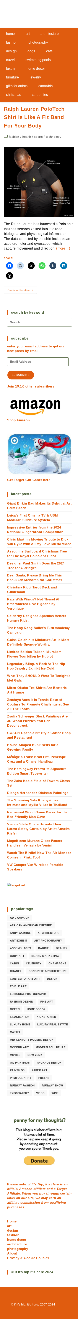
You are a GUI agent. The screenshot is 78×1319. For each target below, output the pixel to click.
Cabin (14, 963)
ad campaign (19, 917)
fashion (14, 136)
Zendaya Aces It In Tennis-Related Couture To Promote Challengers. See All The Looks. (38, 704)
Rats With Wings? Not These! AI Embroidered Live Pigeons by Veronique (33, 603)
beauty (61, 948)
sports (38, 136)
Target (62, 1189)
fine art (46, 1001)
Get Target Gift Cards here (28, 480)
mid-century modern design (32, 1039)
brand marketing (45, 955)
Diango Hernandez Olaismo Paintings (37, 793)
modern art (19, 1047)
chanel (15, 971)
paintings (17, 1070)
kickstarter (46, 1016)
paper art (39, 1070)
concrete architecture (48, 971)
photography (20, 1077)
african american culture (31, 925)
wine (55, 1093)
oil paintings (20, 1062)
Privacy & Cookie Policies (28, 1258)
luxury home (20, 1024)
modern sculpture (50, 1047)
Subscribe (21, 375)
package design (49, 1062)
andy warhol (20, 933)
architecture (49, 933)
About (12, 1253)
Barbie (43, 948)
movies (15, 1055)
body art (17, 955)
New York (35, 1055)
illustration (20, 1016)
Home (11, 1221)
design (52, 978)
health (26, 136)
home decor (36, 1009)
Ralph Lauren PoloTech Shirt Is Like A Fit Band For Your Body (34, 117)
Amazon (26, 1189)
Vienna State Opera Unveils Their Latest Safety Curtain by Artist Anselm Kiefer (38, 828)
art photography (48, 940)
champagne (58, 963)
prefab (43, 1077)
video (40, 1093)
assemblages (20, 948)
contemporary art (25, 978)
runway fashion (22, 1085)
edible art (18, 986)
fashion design (21, 1001)
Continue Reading (22, 291)
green (15, 1009)
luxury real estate (52, 1024)
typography (19, 1093)
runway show (52, 1085)
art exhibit (18, 940)
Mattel (15, 1032)
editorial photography (28, 994)
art (9, 1226)
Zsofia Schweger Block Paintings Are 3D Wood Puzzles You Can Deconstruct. (37, 720)
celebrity (34, 963)
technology (53, 136)
